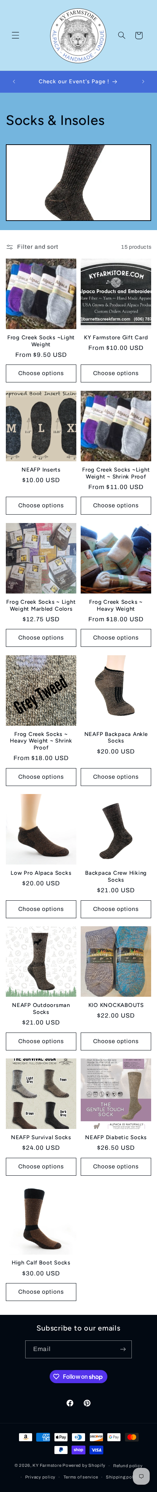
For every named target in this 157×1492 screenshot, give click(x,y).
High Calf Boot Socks (41, 1262)
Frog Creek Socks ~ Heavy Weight (116, 605)
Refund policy (128, 1466)
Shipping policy (123, 1477)
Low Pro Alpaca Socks (41, 873)
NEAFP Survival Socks (41, 1137)
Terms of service (81, 1477)
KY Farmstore (46, 1466)
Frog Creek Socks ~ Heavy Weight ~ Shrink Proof (41, 741)
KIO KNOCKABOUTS (116, 1005)
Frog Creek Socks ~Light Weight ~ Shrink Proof (116, 473)
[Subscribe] (122, 1349)
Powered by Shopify (83, 1466)
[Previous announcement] (14, 82)
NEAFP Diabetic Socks (116, 1137)
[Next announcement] (143, 82)
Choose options (41, 373)
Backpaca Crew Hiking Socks (116, 876)
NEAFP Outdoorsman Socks (41, 1008)
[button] (15, 35)
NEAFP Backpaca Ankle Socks (116, 737)
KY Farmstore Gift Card (116, 337)
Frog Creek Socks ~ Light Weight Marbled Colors (41, 605)
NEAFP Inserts (41, 469)
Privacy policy (40, 1477)
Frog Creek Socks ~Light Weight (41, 341)
